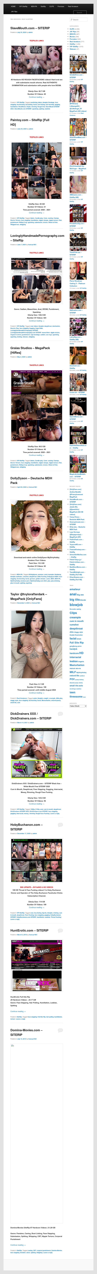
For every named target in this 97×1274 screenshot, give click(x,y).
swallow (47, 109)
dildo (72, 632)
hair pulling (50, 1017)
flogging (32, 328)
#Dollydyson (33, 574)
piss (49, 581)
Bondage (51, 102)
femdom (23, 1252)
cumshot (26, 576)
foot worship (50, 104)
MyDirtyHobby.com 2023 (38, 581)
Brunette (73, 609)
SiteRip (43, 6)
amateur (41, 574)
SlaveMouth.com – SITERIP (30, 28)
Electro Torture (15, 220)
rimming (34, 107)
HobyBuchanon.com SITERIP (26, 917)
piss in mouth (14, 583)
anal (32, 326)
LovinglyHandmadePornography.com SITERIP (25, 332)
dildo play (59, 698)
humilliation (58, 1017)
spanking (35, 109)
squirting (13, 337)
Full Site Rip (42, 1017)
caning (30, 1250)
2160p (37, 809)
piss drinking (55, 581)
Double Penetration (76, 635)
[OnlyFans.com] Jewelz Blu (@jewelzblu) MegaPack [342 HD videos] (76, 509)
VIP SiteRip (23, 6)
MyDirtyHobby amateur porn (20, 581)
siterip (81, 683)
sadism (42, 335)
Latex (48, 579)
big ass (80, 594)
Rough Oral (41, 107)
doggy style (14, 700)
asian (35, 698)
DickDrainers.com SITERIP (39, 811)
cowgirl (45, 698)
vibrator (25, 337)
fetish (79, 639)
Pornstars (61, 6)
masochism (46, 332)
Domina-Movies (56, 1250)
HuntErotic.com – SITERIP (29, 930)
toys (84, 697)
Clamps (56, 218)
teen (72, 692)
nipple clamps (43, 220)
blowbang (58, 574)
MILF (73, 672)
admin (30, 32)
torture (45, 222)
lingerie (81, 661)
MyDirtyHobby (81, 672)
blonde (83, 600)
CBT (34, 1250)
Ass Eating (37, 913)
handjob (73, 649)
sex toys (49, 335)
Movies (72, 36)
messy (26, 813)
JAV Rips (14, 11)
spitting (41, 109)
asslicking (34, 102)
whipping (23, 224)
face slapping (25, 220)
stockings (73, 689)
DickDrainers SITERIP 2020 (19, 811)
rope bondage (35, 335)
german (32, 579)
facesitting (29, 104)
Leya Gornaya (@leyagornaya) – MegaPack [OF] (76, 534)
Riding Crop (23, 222)
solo (18, 702)
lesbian (74, 661)
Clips (73, 613)
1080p (33, 809)
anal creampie (49, 574)
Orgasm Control (15, 335)
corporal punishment (44, 1250)
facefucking (21, 104)
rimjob (28, 107)
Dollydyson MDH (52, 576)
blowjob (45, 102)
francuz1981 (32, 244)
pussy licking (79, 679)
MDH (52, 579)
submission (38, 222)
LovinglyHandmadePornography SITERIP (24, 330)
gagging (57, 104)
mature (72, 668)
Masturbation (46, 700)
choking (55, 913)
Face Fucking (29, 915)
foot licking (41, 104)
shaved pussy (56, 700)
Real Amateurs (73, 6)
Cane (45, 218)
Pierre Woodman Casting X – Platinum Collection (77, 283)
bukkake (19, 576)
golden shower (41, 579)
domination (56, 326)
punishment (14, 222)
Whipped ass (14, 224)
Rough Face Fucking (42, 813)
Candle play (39, 218)
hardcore (74, 653)
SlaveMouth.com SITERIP (22, 109)
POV (72, 679)
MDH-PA (34, 6)
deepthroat (48, 326)
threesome (76, 696)
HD (81, 653)
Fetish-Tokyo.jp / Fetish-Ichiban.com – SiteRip (77, 562)
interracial (19, 813)
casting (50, 218)
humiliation (14, 107)
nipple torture (53, 220)
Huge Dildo (39, 328)
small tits (13, 702)
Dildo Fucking (41, 576)
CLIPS (51, 6)
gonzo (79, 646)
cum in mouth (48, 809)
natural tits (74, 675)
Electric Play (14, 328)
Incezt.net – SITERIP (77, 392)
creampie (52, 698)
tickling (19, 337)
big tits (44, 913)
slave (28, 1252)
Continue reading (36, 97)
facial (35, 104)
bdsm (40, 102)
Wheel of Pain (52, 222)
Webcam (73, 49)
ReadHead (22, 107)
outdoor (82, 676)
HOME (13, 6)
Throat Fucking (56, 917)
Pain (60, 220)
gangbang (73, 646)
